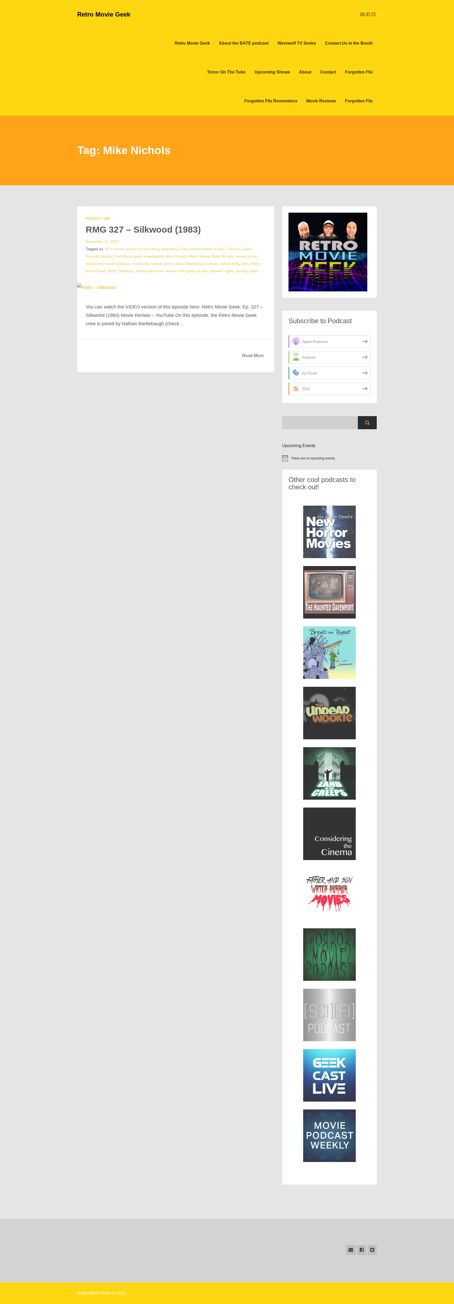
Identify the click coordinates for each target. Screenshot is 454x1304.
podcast (211, 263)
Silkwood (125, 271)
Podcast (93, 219)
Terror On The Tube (226, 72)
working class (247, 271)
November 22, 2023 (102, 241)
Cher (183, 249)
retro (245, 263)
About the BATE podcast (244, 43)
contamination (201, 249)
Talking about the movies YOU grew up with (171, 271)
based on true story (143, 249)
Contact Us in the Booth (349, 43)
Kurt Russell (177, 256)
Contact (328, 72)
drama (106, 256)
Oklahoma (193, 263)
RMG (107, 219)
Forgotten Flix (359, 72)
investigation (154, 256)
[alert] (329, 458)
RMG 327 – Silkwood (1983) (143, 229)
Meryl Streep (199, 256)
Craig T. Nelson (227, 249)
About (305, 72)
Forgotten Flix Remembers (270, 101)
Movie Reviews (321, 101)
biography (169, 249)
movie (240, 256)
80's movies (115, 249)
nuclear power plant (166, 263)
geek (137, 256)
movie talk (139, 263)
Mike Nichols (222, 256)
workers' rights (222, 271)
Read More (253, 355)
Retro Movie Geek (103, 14)
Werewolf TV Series (296, 43)
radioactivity (229, 263)
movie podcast (117, 263)
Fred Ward (122, 256)
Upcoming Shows (272, 72)
